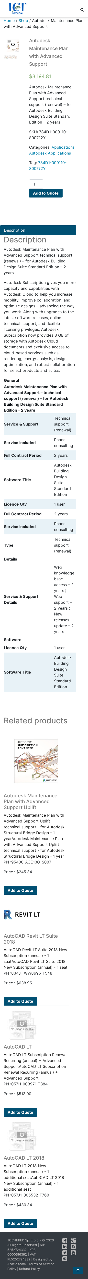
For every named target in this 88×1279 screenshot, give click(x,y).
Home (9, 20)
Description (14, 230)
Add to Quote (46, 193)
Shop (23, 20)
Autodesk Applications (50, 153)
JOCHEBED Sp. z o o (23, 1240)
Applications (63, 147)
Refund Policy (29, 1269)
